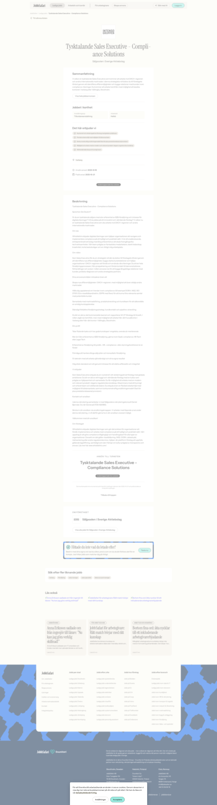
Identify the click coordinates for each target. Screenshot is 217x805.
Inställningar (100, 799)
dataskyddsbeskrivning (86, 793)
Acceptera (117, 799)
